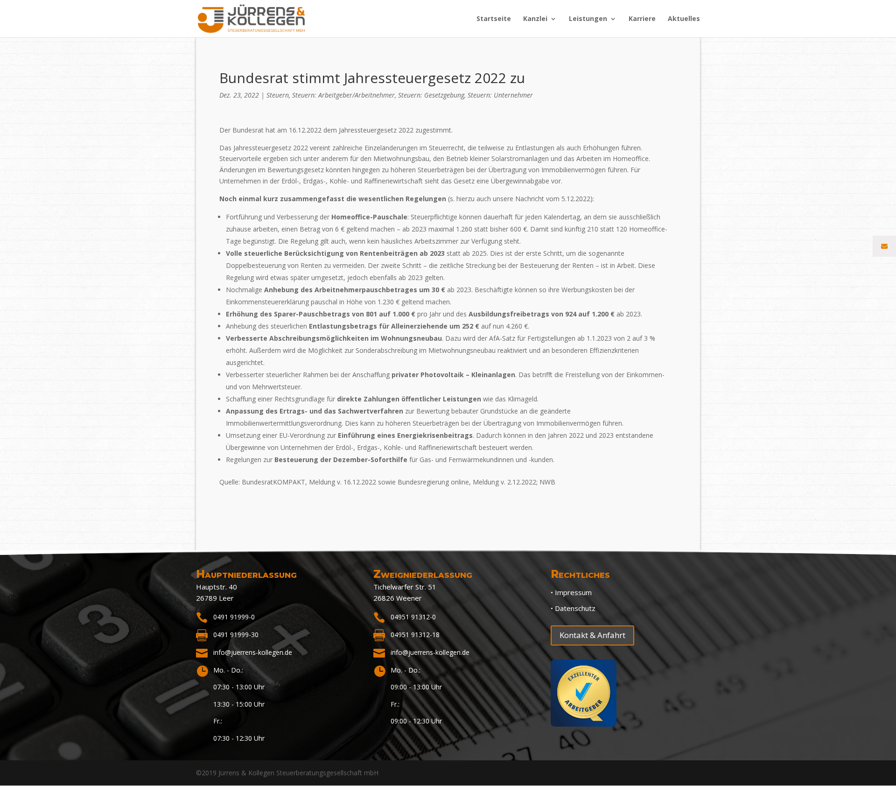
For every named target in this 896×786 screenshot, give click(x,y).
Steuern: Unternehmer (500, 95)
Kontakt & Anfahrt (592, 635)
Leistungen (588, 19)
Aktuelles (684, 19)
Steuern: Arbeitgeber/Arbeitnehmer (343, 95)
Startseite (493, 19)
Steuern (277, 95)
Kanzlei (535, 19)
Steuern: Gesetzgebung (431, 95)
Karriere (642, 19)
